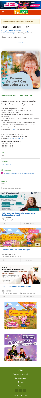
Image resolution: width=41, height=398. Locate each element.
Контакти (20, 42)
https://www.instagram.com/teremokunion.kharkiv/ (19, 173)
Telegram (24, 390)
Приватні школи (29, 223)
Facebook (16, 390)
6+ (4, 223)
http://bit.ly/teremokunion (15, 138)
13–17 (5, 296)
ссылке (13, 130)
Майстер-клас (28, 260)
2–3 (4, 260)
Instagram (20, 390)
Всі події (4, 31)
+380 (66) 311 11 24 (7, 164)
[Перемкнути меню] (2, 12)
